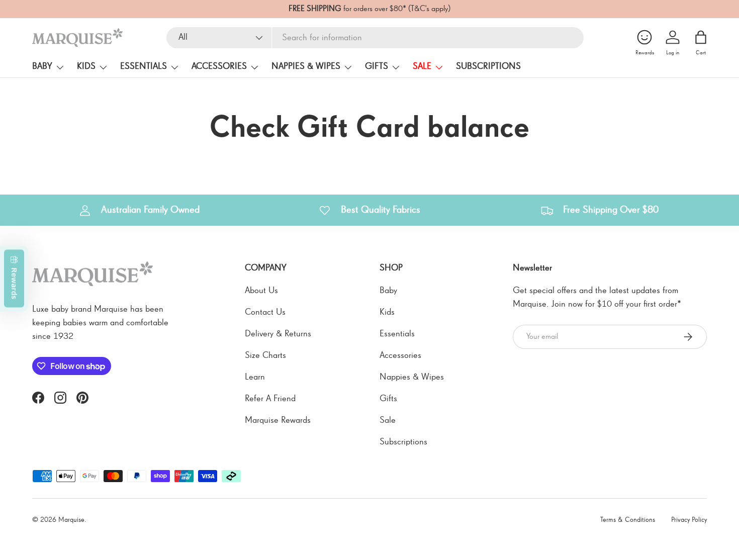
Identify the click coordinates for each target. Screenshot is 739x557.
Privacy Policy (689, 519)
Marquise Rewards (278, 420)
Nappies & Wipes (305, 66)
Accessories (219, 66)
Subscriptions (488, 66)
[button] (701, 37)
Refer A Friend (270, 398)
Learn (255, 377)
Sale (422, 66)
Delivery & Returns (278, 333)
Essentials (143, 66)
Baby (42, 66)
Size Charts (265, 355)
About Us (261, 290)
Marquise (71, 519)
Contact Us (265, 312)
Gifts (376, 66)
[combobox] (375, 37)
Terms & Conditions (627, 519)
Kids (86, 66)
